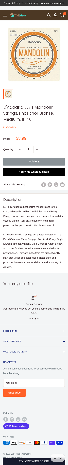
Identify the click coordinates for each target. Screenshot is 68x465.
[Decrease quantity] (19, 149)
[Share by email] (62, 184)
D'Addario (9, 127)
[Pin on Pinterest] (50, 184)
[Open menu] (5, 15)
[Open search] (49, 15)
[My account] (55, 15)
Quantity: (8, 149)
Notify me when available (34, 171)
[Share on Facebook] (43, 184)
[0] (62, 15)
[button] (34, 461)
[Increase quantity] (37, 149)
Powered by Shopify (12, 458)
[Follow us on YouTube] (24, 419)
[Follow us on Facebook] (5, 419)
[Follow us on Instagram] (18, 419)
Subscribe (14, 392)
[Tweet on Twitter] (56, 184)
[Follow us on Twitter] (12, 419)
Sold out (34, 161)
